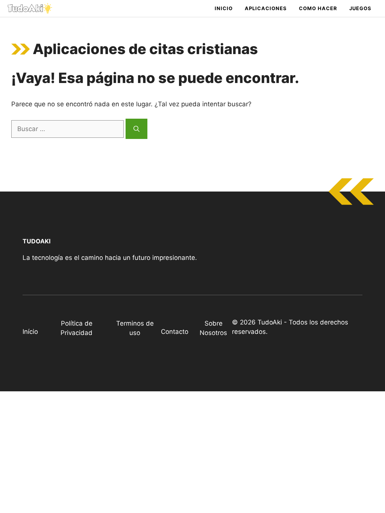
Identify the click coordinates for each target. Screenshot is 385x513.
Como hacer (318, 8)
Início (30, 331)
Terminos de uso (135, 328)
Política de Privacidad (76, 328)
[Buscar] (136, 129)
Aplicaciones (266, 8)
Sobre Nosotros (213, 328)
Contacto (174, 331)
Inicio (224, 8)
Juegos (360, 8)
